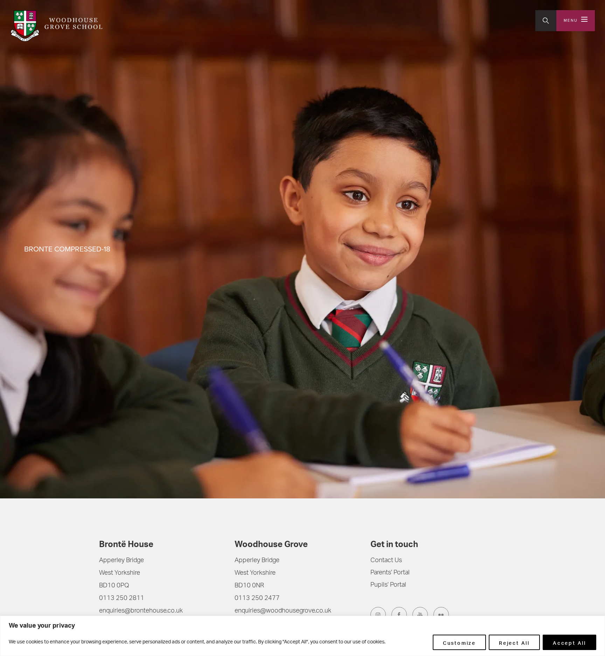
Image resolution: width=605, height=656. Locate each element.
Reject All (514, 642)
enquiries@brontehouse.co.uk (141, 611)
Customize (459, 642)
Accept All (569, 642)
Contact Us (386, 560)
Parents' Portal (390, 573)
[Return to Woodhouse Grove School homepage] (56, 26)
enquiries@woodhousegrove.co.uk (283, 611)
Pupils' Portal (388, 585)
